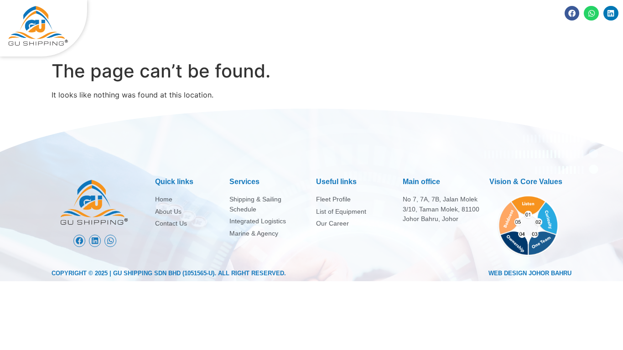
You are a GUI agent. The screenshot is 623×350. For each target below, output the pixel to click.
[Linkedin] (610, 13)
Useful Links (528, 40)
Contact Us (589, 40)
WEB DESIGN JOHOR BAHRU (529, 273)
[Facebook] (572, 13)
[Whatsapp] (591, 13)
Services (472, 40)
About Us (421, 40)
